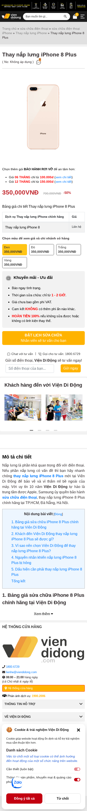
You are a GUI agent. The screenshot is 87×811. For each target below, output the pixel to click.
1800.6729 (12, 666)
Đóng (58, 514)
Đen (13, 249)
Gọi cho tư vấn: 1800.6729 (61, 354)
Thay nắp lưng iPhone (31, 33)
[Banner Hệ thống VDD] (43, 5)
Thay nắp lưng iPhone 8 (22, 227)
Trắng (67, 249)
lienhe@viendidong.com (21, 672)
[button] (78, 730)
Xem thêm (42, 614)
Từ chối (63, 798)
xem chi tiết (64, 177)
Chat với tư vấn (22, 354)
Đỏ (40, 249)
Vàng (13, 262)
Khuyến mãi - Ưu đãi (33, 277)
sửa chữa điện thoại (34, 28)
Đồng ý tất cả (24, 798)
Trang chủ (9, 28)
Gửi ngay (70, 368)
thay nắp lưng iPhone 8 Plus (38, 476)
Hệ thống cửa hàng (20, 688)
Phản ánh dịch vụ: (26, 696)
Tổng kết (18, 581)
